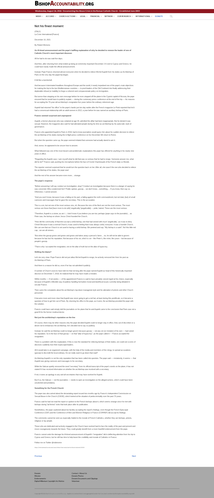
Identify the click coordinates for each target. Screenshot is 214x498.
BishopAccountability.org (57, 494)
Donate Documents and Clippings (85, 478)
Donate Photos (78, 476)
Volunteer (76, 481)
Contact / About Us (79, 473)
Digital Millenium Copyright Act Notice (49, 481)
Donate (37, 473)
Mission (37, 476)
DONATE (159, 16)
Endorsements (40, 478)
